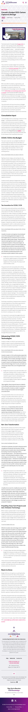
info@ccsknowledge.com (14, 661)
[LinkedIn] (14, 627)
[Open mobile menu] (26, 2)
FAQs (7, 658)
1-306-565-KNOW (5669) (14, 663)
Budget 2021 (20, 44)
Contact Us (19, 658)
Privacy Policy (18, 707)
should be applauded (13, 68)
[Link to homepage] (9, 2)
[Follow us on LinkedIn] (12, 701)
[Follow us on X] (15, 701)
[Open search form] (23, 2)
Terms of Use (9, 707)
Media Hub (12, 658)
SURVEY (19, 131)
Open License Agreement (14, 709)
